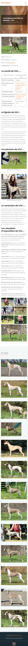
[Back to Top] (14, 643)
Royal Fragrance (6, 2)
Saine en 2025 (19, 91)
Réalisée (18, 80)
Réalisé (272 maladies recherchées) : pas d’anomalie (21, 96)
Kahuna (13, 635)
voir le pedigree (11, 62)
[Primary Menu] (25, 3)
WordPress (18, 635)
